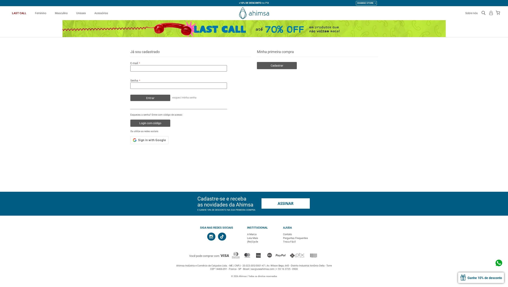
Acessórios (101, 13)
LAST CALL (19, 13)
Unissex (81, 13)
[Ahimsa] (254, 13)
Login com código (150, 123)
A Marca (251, 234)
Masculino (61, 13)
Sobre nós (471, 13)
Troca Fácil (289, 241)
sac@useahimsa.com (262, 269)
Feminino (40, 13)
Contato (287, 234)
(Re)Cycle (252, 241)
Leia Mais (252, 238)
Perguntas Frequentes (295, 238)
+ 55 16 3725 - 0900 (287, 269)
